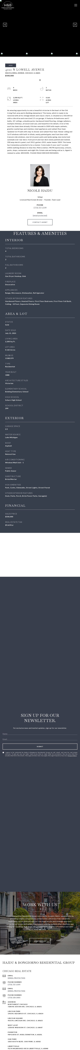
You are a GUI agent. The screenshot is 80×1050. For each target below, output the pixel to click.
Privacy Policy (72, 755)
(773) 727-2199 (40, 208)
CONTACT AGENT (40, 222)
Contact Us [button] (40, 941)
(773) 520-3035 (14, 997)
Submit (40, 746)
